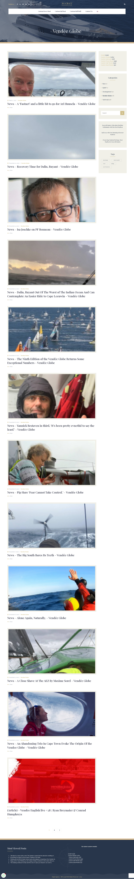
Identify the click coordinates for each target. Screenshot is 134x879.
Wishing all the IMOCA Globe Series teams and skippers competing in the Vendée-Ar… (32, 859)
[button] (3, 875)
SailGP (104, 88)
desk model (117, 160)
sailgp (112, 163)
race (104, 163)
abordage (105, 160)
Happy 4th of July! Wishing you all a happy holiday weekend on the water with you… (32, 861)
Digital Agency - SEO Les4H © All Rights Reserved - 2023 (67, 877)
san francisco (106, 167)
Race (104, 84)
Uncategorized (107, 91)
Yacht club (106, 99)
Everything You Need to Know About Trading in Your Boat (25, 857)
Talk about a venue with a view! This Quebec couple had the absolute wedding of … (32, 855)
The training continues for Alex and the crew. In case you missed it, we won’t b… (31, 862)
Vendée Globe (22, 100)
